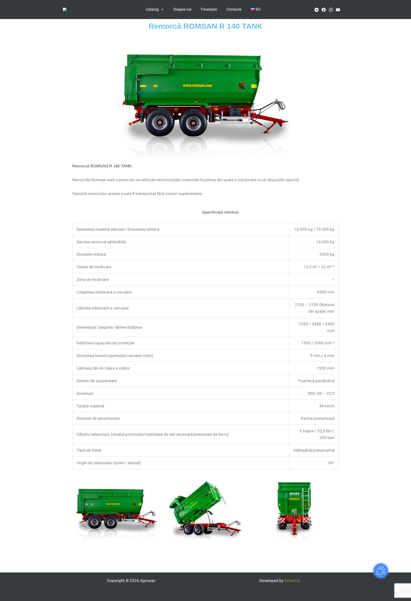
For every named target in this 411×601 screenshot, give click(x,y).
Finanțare (209, 9)
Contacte (233, 9)
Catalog (152, 9)
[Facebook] (324, 10)
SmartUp (292, 580)
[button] (346, 9)
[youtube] (338, 10)
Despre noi (182, 9)
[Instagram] (331, 10)
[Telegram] (316, 10)
